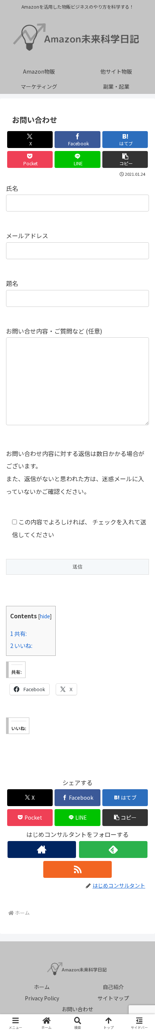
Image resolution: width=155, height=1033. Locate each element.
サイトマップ (113, 998)
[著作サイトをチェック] (42, 849)
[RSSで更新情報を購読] (77, 869)
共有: (18, 633)
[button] (125, 159)
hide (45, 616)
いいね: (21, 645)
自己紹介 (113, 987)
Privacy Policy (42, 998)
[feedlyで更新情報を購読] (113, 849)
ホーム (42, 987)
